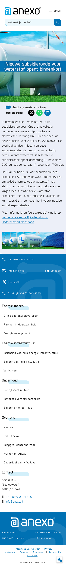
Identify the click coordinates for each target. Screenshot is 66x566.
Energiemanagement (17, 333)
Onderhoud (10, 380)
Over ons (8, 417)
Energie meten (13, 306)
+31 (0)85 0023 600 (19, 497)
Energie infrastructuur (18, 343)
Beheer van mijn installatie (21, 361)
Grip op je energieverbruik (21, 315)
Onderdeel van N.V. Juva (20, 462)
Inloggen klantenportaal (19, 445)
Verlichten (10, 370)
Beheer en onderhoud (18, 407)
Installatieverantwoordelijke (22, 399)
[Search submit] (57, 22)
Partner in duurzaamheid (20, 324)
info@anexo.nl (14, 501)
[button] (55, 11)
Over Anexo (11, 436)
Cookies (24, 552)
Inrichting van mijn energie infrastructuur (31, 353)
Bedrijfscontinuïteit (16, 390)
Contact (7, 472)
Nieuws (8, 427)
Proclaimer (39, 552)
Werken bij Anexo (15, 453)
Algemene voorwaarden (28, 548)
